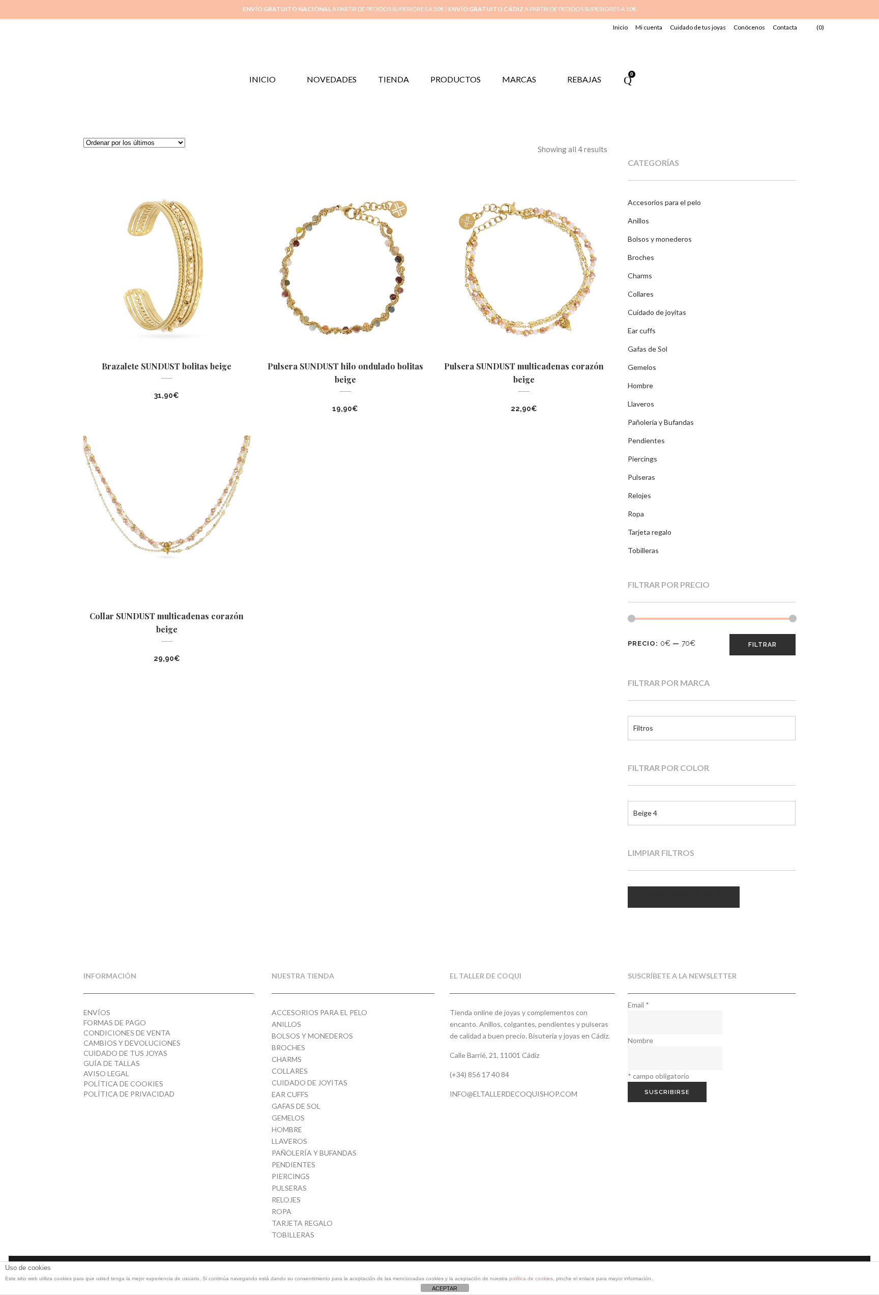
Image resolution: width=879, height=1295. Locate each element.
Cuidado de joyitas (657, 312)
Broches (641, 257)
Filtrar (762, 644)
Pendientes (646, 440)
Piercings (642, 458)
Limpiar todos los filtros (683, 893)
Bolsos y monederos (660, 239)
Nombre (640, 1040)
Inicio (620, 27)
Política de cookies (123, 1083)
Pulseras (641, 477)
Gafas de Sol (647, 348)
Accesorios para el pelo (664, 202)
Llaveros (641, 403)
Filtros (643, 728)
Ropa (636, 513)
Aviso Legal (106, 1073)
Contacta (785, 27)
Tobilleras (643, 550)
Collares (641, 294)
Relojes (639, 495)
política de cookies (531, 1278)
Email (638, 1004)
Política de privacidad (128, 1094)
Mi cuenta (648, 27)
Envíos (96, 1012)
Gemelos (642, 367)
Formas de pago (114, 1022)
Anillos (638, 220)
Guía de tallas (111, 1063)
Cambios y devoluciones (132, 1043)
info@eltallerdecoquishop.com (513, 1093)
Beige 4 (645, 813)
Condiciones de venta (126, 1032)
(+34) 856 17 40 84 (479, 1074)
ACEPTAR (444, 1288)
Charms (640, 275)
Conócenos (749, 27)
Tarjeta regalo (649, 532)
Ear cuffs (642, 330)
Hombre (640, 385)
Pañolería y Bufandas (661, 422)
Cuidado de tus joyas (698, 27)
